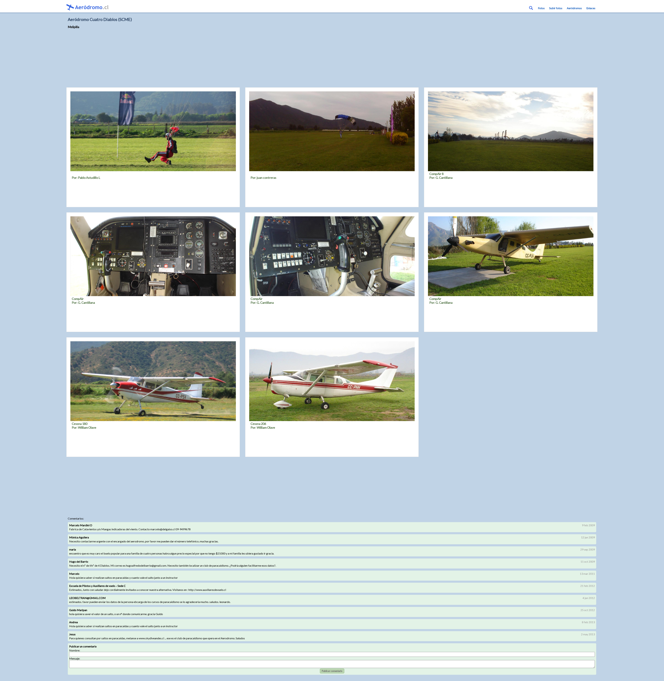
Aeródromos (574, 8)
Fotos (541, 8)
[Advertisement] (332, 59)
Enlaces (590, 8)
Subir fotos (555, 8)
